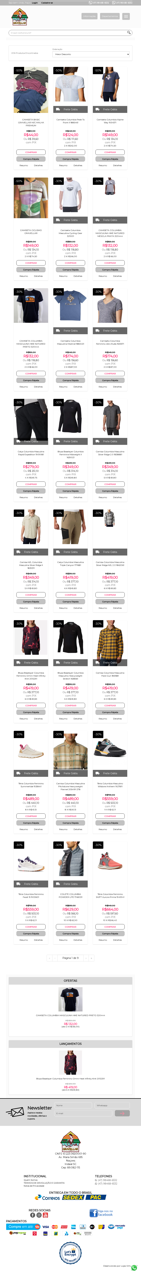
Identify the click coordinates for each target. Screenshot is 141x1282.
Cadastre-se (47, 2)
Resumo (24, 165)
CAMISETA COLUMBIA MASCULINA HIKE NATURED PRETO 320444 (70, 1021)
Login (35, 2)
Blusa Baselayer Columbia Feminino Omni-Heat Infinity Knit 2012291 (70, 1084)
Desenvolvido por (112, 1266)
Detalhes (38, 165)
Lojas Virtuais (127, 1266)
